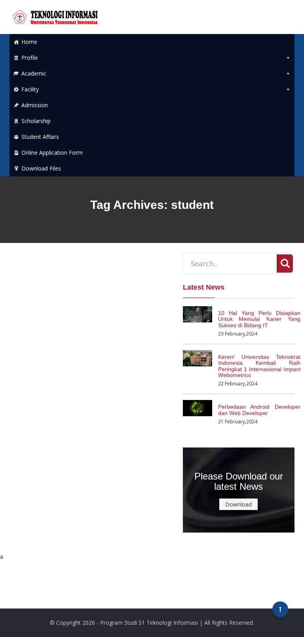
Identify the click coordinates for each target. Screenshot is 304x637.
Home (29, 42)
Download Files (41, 168)
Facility (30, 89)
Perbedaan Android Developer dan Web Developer (259, 410)
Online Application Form (52, 152)
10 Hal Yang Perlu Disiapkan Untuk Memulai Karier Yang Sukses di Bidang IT (259, 319)
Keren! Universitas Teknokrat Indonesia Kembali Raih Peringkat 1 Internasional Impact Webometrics (259, 366)
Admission (34, 105)
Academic (33, 73)
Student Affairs (40, 136)
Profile (29, 57)
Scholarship (36, 121)
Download (238, 504)
